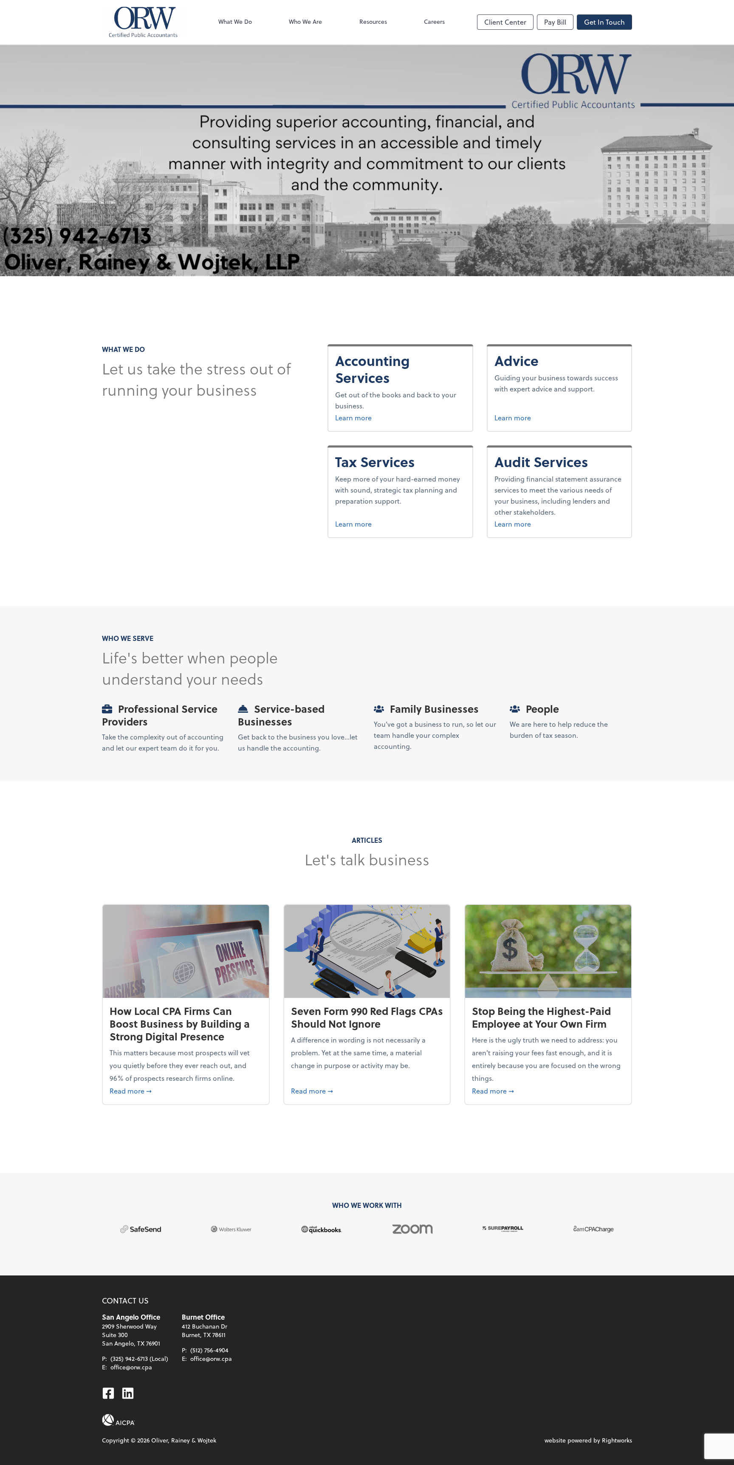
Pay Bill (555, 22)
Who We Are (305, 21)
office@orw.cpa (131, 1367)
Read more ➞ (186, 1090)
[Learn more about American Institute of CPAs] (118, 1420)
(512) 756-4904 (209, 1350)
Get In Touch (604, 22)
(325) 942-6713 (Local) (139, 1358)
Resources (373, 21)
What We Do (235, 21)
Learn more (375, 417)
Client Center (505, 22)
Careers (434, 21)
